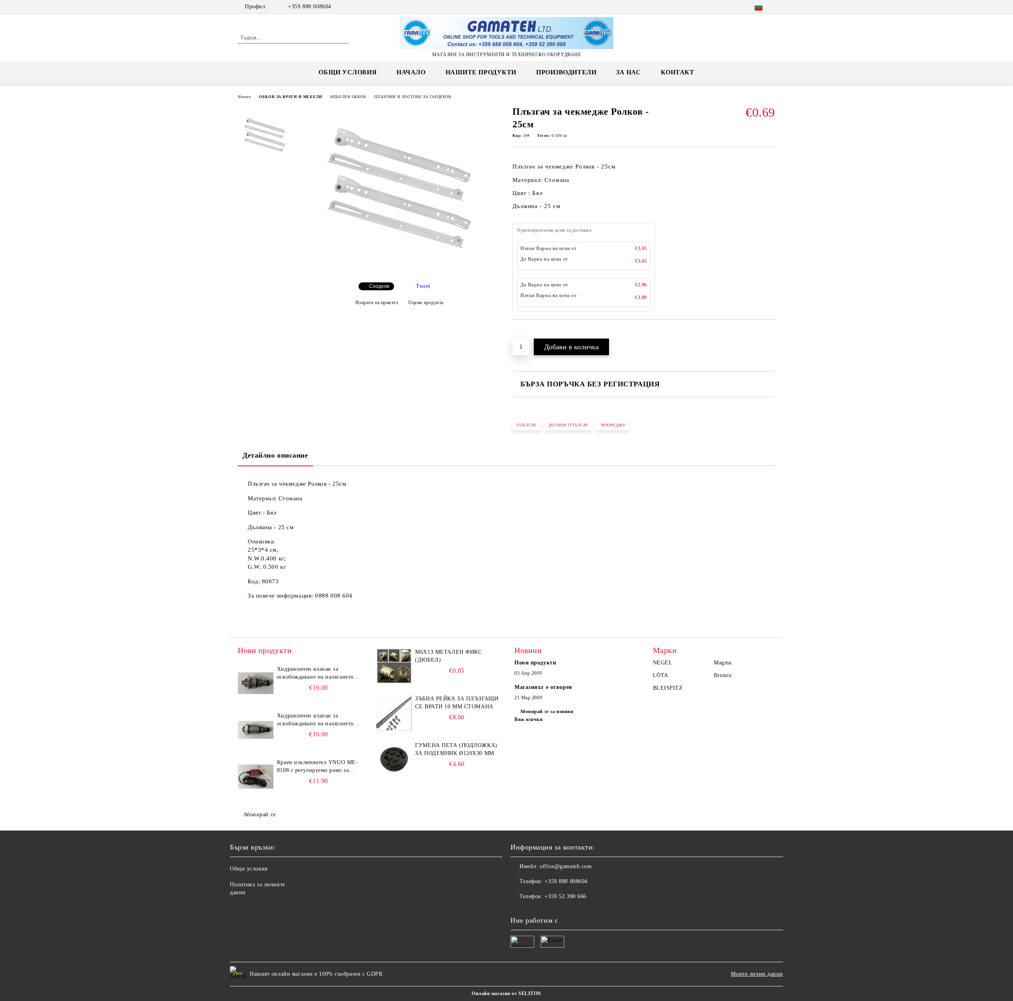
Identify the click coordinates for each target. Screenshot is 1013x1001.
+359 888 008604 (309, 6)
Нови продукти (535, 663)
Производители (566, 72)
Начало (410, 72)
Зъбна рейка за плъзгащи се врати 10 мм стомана (456, 703)
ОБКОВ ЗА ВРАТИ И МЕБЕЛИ (290, 97)
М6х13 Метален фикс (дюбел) (448, 656)
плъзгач (526, 425)
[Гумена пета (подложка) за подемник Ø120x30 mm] (394, 759)
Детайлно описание (275, 455)
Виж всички (528, 719)
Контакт (677, 72)
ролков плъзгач (568, 425)
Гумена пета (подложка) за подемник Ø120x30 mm (456, 749)
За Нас (628, 72)
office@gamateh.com (566, 866)
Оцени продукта (426, 302)
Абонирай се (259, 814)
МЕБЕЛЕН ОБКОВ (348, 97)
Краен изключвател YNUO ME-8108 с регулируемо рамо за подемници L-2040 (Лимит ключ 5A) (317, 766)
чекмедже (613, 425)
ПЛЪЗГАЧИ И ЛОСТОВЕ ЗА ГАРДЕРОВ (412, 97)
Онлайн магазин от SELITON (506, 993)
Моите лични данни (757, 974)
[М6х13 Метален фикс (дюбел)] (394, 666)
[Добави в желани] (527, 333)
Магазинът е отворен (543, 687)
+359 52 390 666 (565, 896)
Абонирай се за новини (546, 711)
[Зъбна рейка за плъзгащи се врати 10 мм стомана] (394, 712)
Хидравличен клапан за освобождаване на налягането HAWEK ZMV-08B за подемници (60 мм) (315, 673)
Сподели (379, 286)
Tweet (423, 286)
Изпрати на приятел (376, 302)
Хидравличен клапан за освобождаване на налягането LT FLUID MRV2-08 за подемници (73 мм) (315, 720)
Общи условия (348, 72)
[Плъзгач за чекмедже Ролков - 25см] (399, 269)
